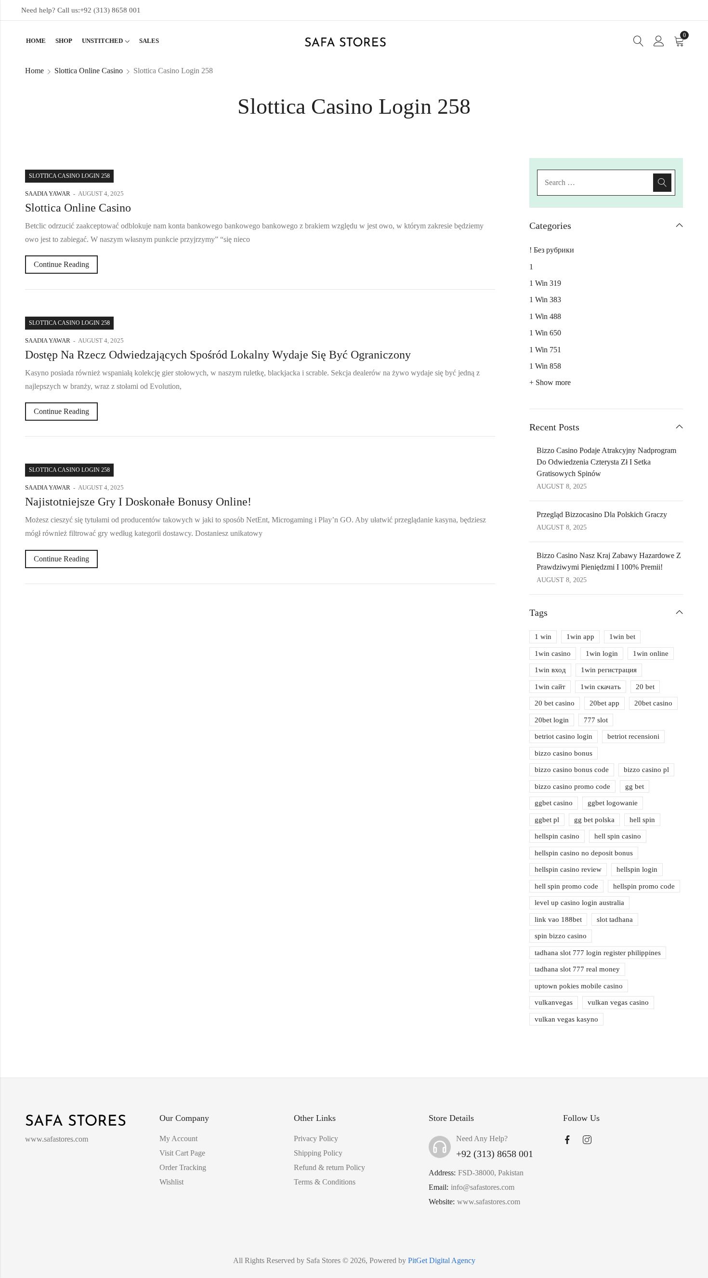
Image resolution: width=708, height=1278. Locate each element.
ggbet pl (547, 820)
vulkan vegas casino (618, 1002)
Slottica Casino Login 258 (69, 176)
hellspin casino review (568, 869)
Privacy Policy (316, 1138)
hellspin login (636, 869)
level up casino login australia (579, 902)
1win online (651, 653)
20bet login (552, 720)
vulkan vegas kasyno (566, 1019)
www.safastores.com (488, 1202)
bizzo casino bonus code (572, 769)
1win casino (553, 653)
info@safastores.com (482, 1187)
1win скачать (600, 687)
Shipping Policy (318, 1153)
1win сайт (550, 687)
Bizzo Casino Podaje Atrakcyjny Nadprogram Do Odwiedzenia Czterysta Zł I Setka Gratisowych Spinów (606, 462)
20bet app (604, 703)
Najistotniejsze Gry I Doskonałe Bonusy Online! (138, 501)
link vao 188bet (558, 919)
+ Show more (550, 382)
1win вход (550, 670)
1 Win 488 (545, 316)
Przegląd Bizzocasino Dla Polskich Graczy (602, 514)
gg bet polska (594, 820)
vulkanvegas (554, 1002)
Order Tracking (182, 1167)
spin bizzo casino (561, 936)
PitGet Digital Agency (441, 1260)
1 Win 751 (545, 350)
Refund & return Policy (329, 1167)
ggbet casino (554, 803)
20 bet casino (555, 703)
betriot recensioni (633, 736)
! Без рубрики (551, 250)
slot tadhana (615, 919)
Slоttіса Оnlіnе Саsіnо (88, 71)
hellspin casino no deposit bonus (584, 853)
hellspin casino (557, 836)
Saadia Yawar (47, 193)
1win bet (622, 636)
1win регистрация (609, 670)
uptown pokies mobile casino (579, 986)
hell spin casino (617, 836)
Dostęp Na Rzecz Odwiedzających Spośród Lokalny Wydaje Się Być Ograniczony (218, 354)
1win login (602, 653)
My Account (178, 1138)
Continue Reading (61, 264)
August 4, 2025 (101, 193)
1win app (580, 636)
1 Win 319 (545, 283)
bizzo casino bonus (563, 753)
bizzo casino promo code (572, 786)
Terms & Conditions (324, 1182)
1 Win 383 (545, 299)
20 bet (645, 687)
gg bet (634, 786)
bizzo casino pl (646, 769)
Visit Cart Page (182, 1153)
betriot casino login (563, 736)
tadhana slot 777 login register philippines (598, 953)
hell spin (642, 820)
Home (34, 71)
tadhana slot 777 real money (577, 969)
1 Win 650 (545, 333)
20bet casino (653, 703)
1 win (543, 636)
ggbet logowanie (613, 803)
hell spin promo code (566, 886)
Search (662, 182)
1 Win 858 (545, 366)
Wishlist (171, 1182)
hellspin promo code (644, 886)
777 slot (596, 720)
